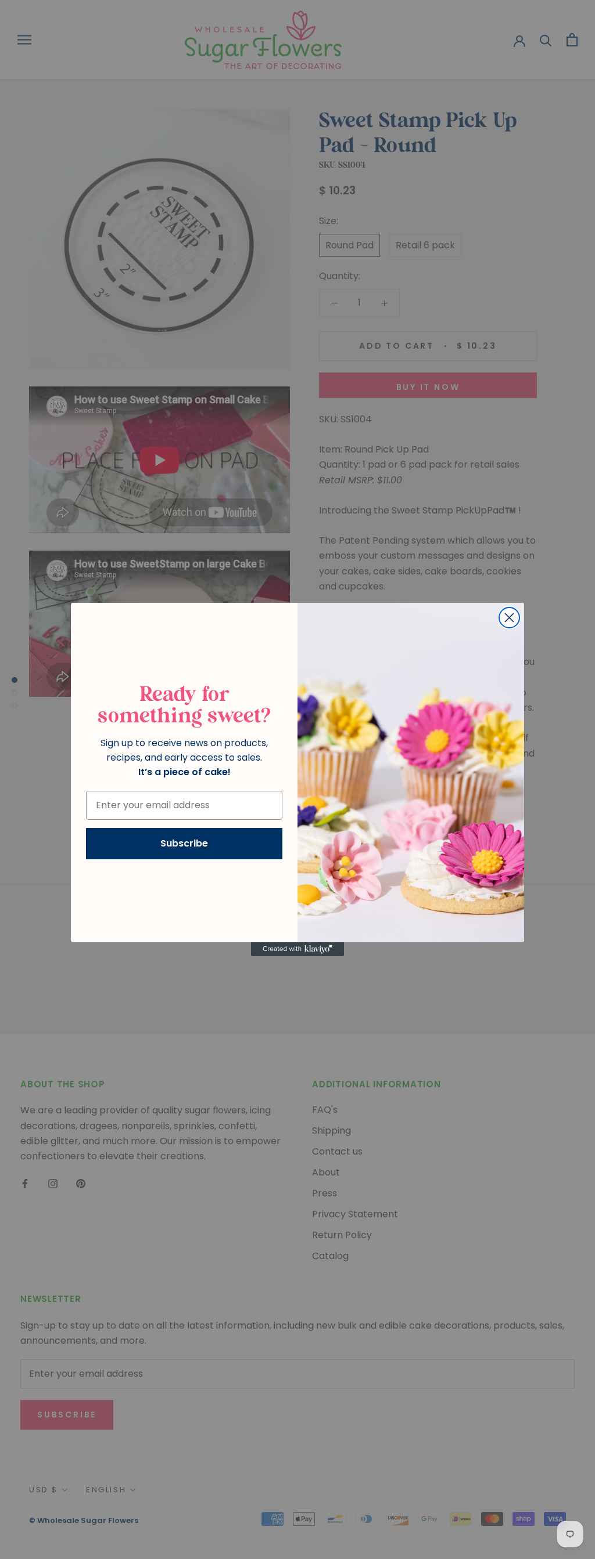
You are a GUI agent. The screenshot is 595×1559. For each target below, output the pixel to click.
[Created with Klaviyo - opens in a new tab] (297, 949)
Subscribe (184, 843)
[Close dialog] (509, 617)
